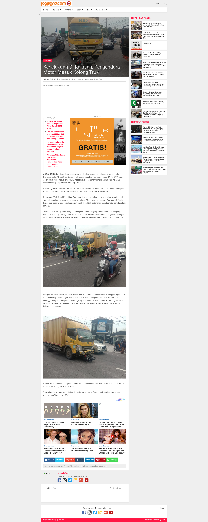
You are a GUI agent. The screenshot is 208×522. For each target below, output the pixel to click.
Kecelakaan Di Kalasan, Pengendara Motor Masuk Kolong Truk (81, 69)
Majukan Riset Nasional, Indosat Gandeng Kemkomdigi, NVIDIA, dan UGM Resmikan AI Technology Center (154, 149)
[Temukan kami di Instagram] (64, 480)
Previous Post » (116, 488)
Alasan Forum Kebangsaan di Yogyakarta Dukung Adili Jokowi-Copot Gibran (154, 25)
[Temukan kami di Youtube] (86, 480)
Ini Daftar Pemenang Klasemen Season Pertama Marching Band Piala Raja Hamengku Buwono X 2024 (153, 35)
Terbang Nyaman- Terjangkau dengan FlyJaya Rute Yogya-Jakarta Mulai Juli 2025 (152, 93)
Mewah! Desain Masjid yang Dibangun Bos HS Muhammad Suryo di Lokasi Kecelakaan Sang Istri (55, 146)
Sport (79, 10)
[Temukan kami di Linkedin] (75, 480)
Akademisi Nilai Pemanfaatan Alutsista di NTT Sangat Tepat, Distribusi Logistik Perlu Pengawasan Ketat (153, 129)
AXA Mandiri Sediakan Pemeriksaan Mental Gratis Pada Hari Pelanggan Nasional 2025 (153, 84)
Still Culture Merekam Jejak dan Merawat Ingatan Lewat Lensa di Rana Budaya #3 (153, 74)
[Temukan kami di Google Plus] (81, 480)
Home (157, 4)
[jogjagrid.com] (60, 3)
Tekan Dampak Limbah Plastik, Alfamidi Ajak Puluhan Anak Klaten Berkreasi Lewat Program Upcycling (154, 170)
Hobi (88, 10)
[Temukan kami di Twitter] (70, 480)
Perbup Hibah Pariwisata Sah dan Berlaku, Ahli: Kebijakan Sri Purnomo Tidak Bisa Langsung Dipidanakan (154, 114)
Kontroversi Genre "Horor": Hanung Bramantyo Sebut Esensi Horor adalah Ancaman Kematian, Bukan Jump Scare (154, 65)
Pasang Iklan (100, 10)
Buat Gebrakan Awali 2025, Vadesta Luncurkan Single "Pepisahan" (152, 54)
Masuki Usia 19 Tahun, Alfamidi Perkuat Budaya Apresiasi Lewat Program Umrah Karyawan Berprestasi (153, 160)
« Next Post (51, 488)
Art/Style (68, 10)
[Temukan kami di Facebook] (59, 480)
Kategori (56, 10)
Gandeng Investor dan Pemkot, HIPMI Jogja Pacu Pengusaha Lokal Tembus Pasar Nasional (153, 139)
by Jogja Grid (160, 520)
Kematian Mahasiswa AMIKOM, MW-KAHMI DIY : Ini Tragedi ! (153, 102)
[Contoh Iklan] (98, 164)
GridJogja (48, 61)
